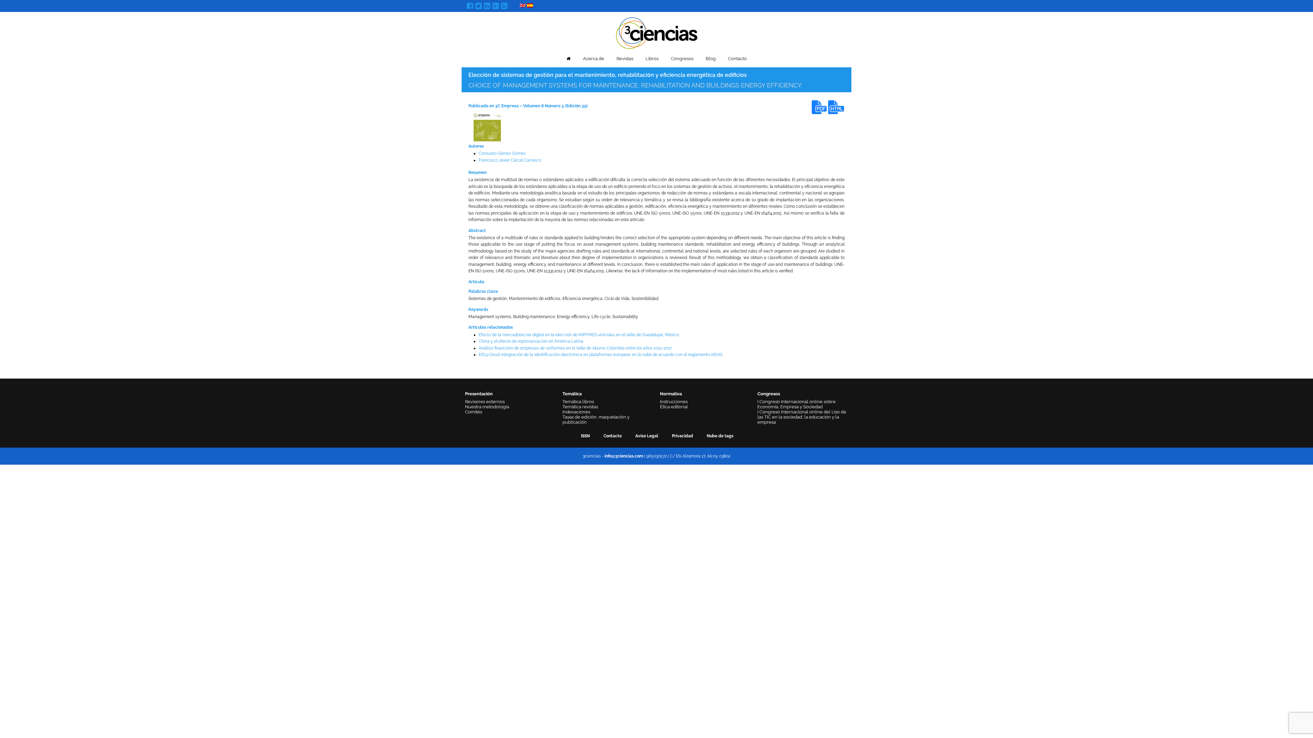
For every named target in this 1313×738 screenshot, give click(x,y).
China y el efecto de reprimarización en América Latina (531, 341)
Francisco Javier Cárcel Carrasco (510, 160)
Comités (473, 411)
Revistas (624, 58)
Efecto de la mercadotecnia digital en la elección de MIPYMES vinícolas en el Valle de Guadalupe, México (579, 334)
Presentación (479, 393)
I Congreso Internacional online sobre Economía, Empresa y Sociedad (796, 404)
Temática (572, 393)
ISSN (585, 436)
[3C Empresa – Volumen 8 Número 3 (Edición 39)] (487, 126)
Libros (652, 58)
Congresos (682, 58)
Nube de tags (720, 436)
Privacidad (682, 436)
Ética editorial (674, 406)
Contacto (737, 58)
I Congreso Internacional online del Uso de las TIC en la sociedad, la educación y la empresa (801, 417)
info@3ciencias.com (624, 456)
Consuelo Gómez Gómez (502, 153)
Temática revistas (580, 406)
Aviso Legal (646, 436)
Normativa (671, 393)
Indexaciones (576, 411)
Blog (711, 58)
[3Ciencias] (657, 32)
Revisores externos (485, 401)
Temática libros (578, 401)
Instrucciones (674, 401)
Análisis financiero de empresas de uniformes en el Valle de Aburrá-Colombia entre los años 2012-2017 (575, 348)
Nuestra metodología (487, 406)
